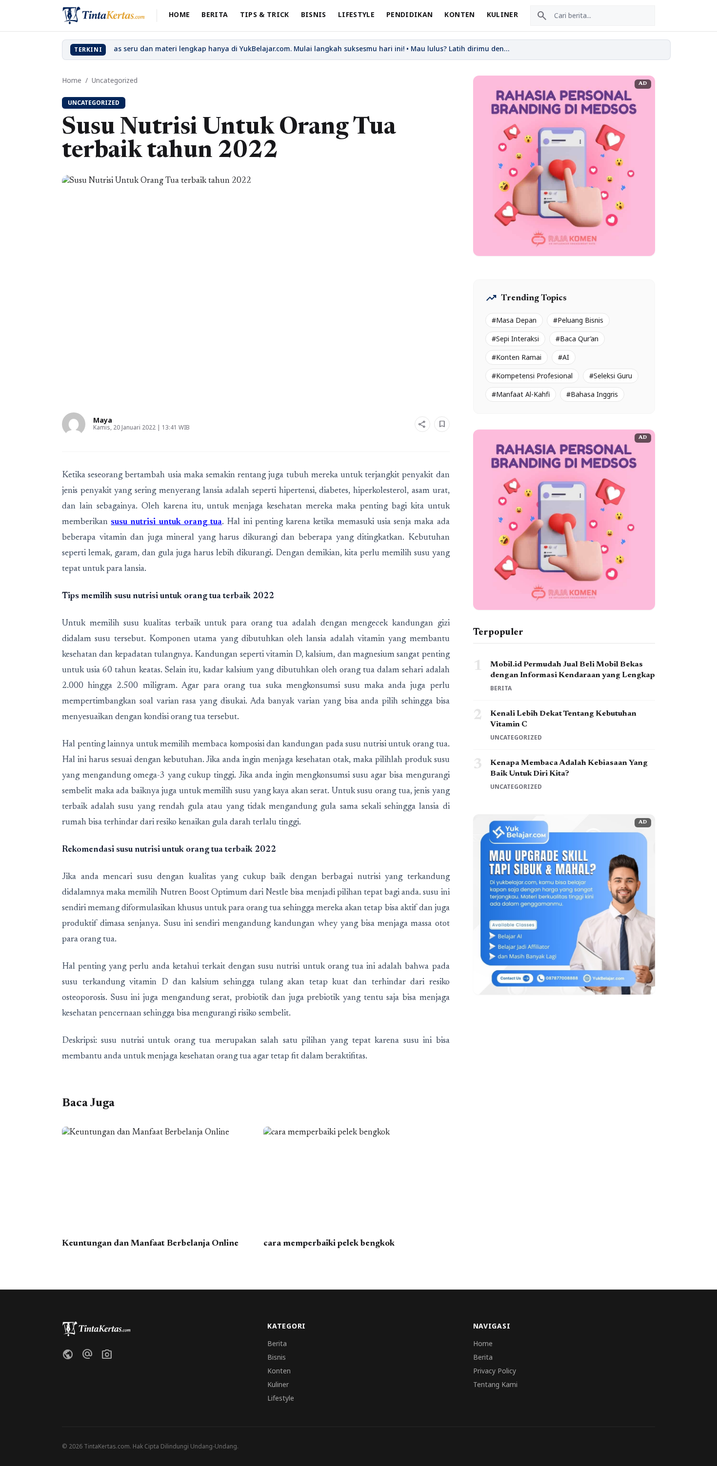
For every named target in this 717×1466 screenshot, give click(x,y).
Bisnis (313, 14)
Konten (459, 14)
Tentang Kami (495, 1384)
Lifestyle (356, 14)
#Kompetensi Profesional (532, 375)
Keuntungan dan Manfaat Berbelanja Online (150, 1243)
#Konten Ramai (516, 357)
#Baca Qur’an (577, 338)
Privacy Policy (494, 1370)
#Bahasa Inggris (592, 394)
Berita (214, 14)
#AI (563, 357)
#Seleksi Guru (610, 375)
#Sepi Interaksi (515, 338)
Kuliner (502, 14)
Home (179, 14)
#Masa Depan (514, 320)
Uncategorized (115, 80)
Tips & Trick (264, 14)
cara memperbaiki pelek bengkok (329, 1243)
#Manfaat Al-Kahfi (521, 394)
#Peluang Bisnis (578, 320)
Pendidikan (409, 14)
